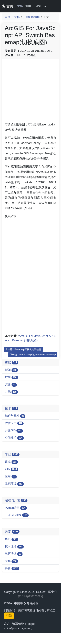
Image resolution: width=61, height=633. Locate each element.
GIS (11, 469)
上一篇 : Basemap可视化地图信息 (23, 349)
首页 (9, 6)
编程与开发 (14, 415)
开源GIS (13, 430)
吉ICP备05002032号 (30, 596)
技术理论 (13, 546)
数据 (10, 377)
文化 (10, 561)
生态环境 (13, 483)
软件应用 (13, 423)
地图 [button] (28, 6)
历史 (10, 539)
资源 (10, 384)
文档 (20, 6)
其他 (10, 391)
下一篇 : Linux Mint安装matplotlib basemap (33, 354)
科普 (11, 568)
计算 (38, 6)
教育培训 (13, 553)
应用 (10, 476)
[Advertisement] (30, 91)
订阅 (9, 615)
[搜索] (45, 6)
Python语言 (15, 507)
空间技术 (13, 437)
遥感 (10, 461)
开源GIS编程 (31, 17)
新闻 (10, 370)
